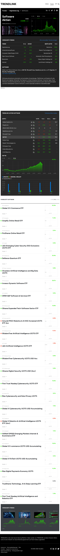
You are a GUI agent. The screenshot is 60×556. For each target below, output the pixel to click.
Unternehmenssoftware (8, 50)
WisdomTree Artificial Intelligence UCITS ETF (20, 333)
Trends (52, 4)
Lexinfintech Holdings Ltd (45, 62)
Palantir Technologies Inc (45, 50)
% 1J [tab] (38, 16)
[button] (46, 10)
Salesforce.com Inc (8, 131)
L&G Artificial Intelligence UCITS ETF (17, 346)
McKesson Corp (7, 146)
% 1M (52, 199)
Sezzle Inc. (49, 47)
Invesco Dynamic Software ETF (14, 283)
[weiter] (4, 528)
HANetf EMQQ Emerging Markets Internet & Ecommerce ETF (20, 435)
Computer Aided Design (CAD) (10, 53)
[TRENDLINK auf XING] (51, 549)
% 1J (55, 199)
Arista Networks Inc (8, 149)
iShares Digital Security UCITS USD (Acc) (19, 371)
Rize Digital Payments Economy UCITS (17, 471)
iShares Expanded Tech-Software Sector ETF (20, 308)
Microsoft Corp (6, 134)
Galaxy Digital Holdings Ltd (45, 59)
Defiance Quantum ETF (11, 258)
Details (3, 213)
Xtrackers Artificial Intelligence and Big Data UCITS (20, 272)
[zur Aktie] (33, 122)
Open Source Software (8, 56)
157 (56, 131)
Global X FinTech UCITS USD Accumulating (19, 459)
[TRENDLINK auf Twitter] (58, 549)
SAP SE (5, 137)
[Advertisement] (30, 99)
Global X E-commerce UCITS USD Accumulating (21, 446)
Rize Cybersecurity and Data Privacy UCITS (19, 396)
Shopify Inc (5, 125)
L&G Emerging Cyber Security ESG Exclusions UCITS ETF (20, 247)
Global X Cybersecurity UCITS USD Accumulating (22, 409)
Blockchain (5, 59)
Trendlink (8, 4)
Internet (4, 62)
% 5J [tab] (44, 16)
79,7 (56, 137)
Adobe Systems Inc (8, 122)
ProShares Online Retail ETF (13, 233)
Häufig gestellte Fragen (17, 550)
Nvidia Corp (6, 140)
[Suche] (58, 4)
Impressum (3, 547)
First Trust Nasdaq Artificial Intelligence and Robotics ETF (20, 497)
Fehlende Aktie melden (51, 113)
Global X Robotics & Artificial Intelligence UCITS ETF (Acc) (21, 422)
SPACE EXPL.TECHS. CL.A (9, 128)
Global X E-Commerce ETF (12, 208)
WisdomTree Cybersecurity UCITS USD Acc (19, 358)
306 (56, 143)
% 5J (58, 199)
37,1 (56, 134)
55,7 (56, 122)
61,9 (56, 140)
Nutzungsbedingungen (12, 547)
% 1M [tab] (32, 16)
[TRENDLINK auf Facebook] (55, 549)
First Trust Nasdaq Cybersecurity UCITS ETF (20, 383)
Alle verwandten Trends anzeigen (48, 40)
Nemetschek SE (48, 53)
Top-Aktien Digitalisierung (9, 73)
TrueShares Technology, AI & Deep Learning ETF (21, 484)
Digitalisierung (14, 11)
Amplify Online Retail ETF (12, 221)
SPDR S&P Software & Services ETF (16, 296)
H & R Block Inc (7, 152)
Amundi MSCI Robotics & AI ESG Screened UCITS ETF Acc (22, 322)
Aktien (47, 4)
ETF (56, 4)
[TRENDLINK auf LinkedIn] (53, 549)
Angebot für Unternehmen (12, 549)
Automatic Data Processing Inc (44, 56)
